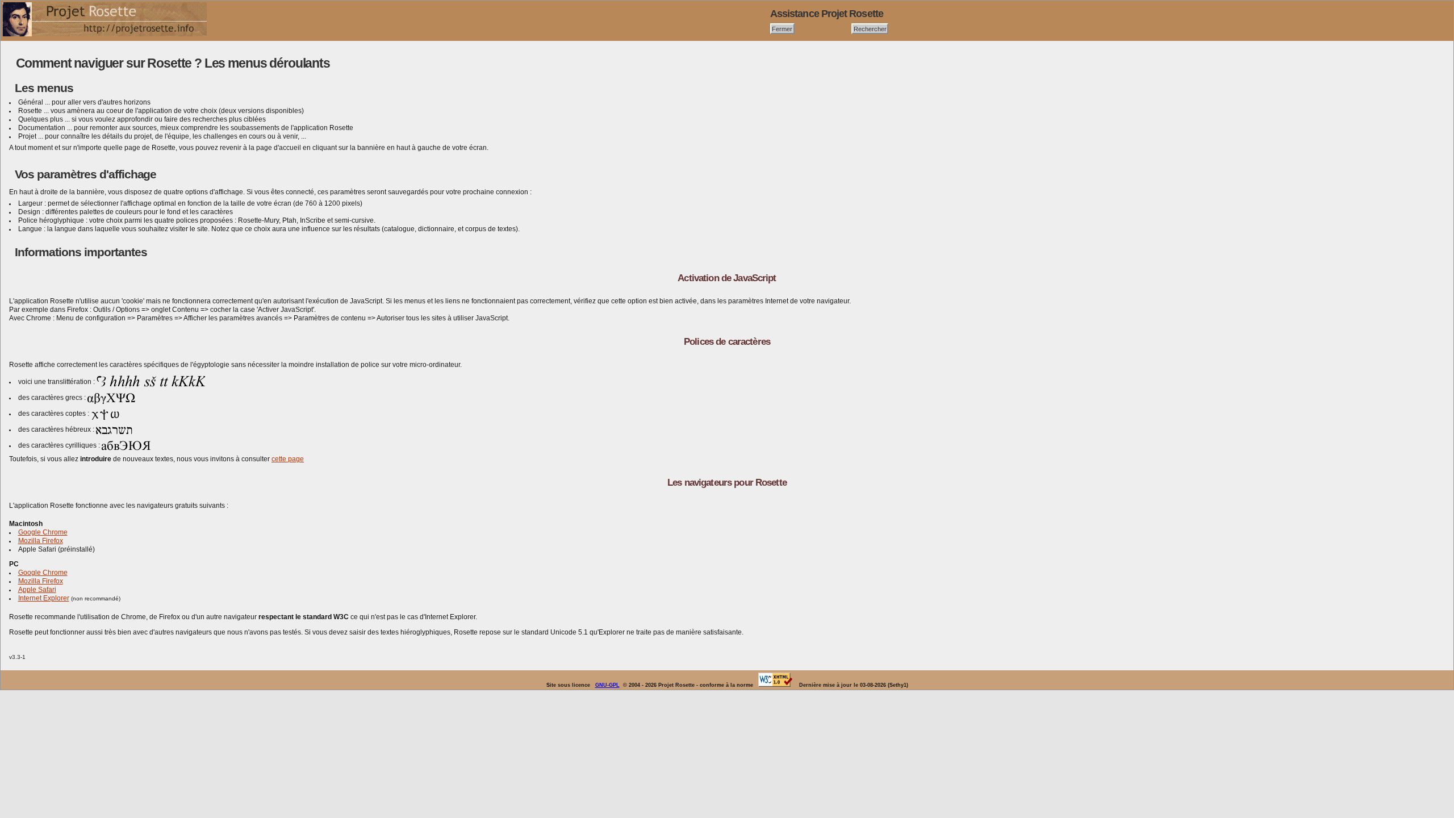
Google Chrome (43, 532)
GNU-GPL (607, 685)
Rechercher (870, 28)
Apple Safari (37, 589)
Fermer (782, 28)
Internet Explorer (43, 598)
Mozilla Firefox (40, 540)
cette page (287, 459)
